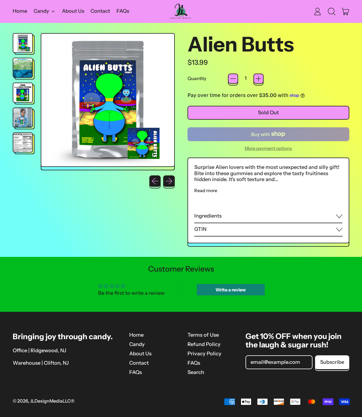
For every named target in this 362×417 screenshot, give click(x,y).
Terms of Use (203, 335)
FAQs (123, 11)
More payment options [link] (268, 148)
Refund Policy (204, 344)
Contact (100, 11)
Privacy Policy (204, 354)
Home (20, 11)
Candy (137, 344)
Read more (205, 190)
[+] (258, 79)
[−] (233, 79)
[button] (331, 11)
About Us (73, 11)
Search (196, 372)
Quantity (197, 78)
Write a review (231, 290)
